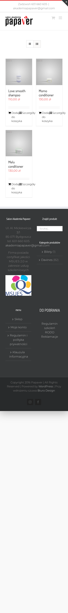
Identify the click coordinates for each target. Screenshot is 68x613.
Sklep (18, 319)
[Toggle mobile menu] (61, 18)
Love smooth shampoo (16, 93)
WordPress (45, 386)
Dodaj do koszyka (15, 117)
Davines (47, 260)
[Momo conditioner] (49, 72)
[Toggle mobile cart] (53, 18)
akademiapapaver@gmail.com (34, 8)
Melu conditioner (15, 164)
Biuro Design (46, 390)
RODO (49, 332)
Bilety (48, 251)
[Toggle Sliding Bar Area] (64, 3)
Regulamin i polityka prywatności (18, 340)
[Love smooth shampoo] (19, 72)
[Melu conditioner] (19, 143)
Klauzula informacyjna (18, 354)
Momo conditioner (46, 93)
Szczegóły (25, 113)
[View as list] (37, 44)
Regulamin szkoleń (50, 326)
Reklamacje (49, 336)
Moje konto (19, 327)
